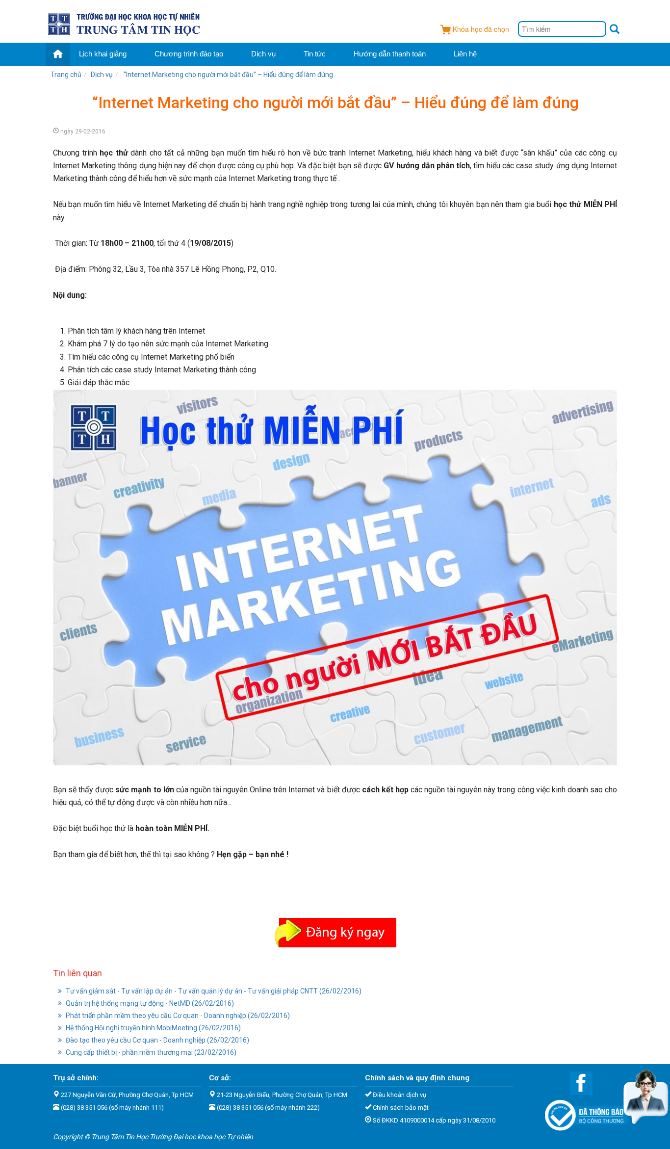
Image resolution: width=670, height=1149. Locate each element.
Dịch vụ (263, 54)
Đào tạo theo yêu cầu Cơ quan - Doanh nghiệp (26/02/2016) (156, 1040)
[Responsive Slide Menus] (125, 22)
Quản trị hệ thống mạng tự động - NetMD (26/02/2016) (149, 1003)
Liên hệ (465, 54)
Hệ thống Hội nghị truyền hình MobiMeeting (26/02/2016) (152, 1028)
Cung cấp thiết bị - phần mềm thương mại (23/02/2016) (150, 1052)
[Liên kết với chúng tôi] (576, 1082)
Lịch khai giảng (103, 54)
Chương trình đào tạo (189, 54)
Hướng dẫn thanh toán (390, 54)
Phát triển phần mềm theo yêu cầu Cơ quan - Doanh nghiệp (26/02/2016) (177, 1015)
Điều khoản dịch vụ (399, 1094)
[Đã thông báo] (581, 1112)
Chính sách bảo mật (401, 1107)
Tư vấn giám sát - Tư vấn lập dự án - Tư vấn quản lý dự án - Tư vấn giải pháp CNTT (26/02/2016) (212, 991)
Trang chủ (66, 74)
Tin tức (315, 54)
